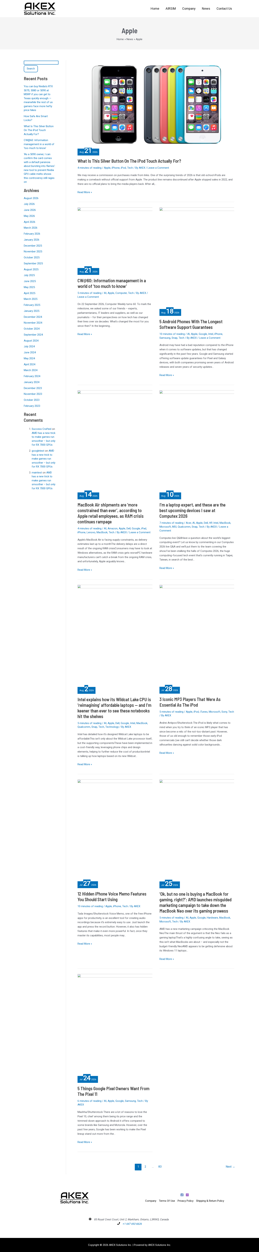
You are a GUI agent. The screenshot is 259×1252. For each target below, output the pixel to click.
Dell (129, 528)
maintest (37, 472)
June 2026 (30, 210)
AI (105, 293)
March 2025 (30, 299)
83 (160, 1166)
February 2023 (32, 405)
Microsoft (165, 526)
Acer (188, 522)
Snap (174, 337)
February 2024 (32, 376)
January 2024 (31, 382)
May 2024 (29, 358)
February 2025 (32, 305)
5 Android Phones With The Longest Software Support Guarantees (191, 324)
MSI (174, 526)
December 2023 (33, 388)
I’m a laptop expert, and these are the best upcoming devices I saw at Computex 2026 (192, 510)
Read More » (85, 192)
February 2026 (32, 233)
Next (230, 1166)
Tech (130, 167)
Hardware (212, 917)
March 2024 (30, 370)
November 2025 (33, 251)
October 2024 (31, 328)
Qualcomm (184, 526)
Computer (121, 293)
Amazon (113, 528)
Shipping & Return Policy (210, 1200)
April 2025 (29, 293)
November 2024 (33, 322)
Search (31, 68)
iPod (123, 167)
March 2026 (30, 227)
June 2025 (30, 281)
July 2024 (29, 346)
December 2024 (33, 316)
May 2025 (29, 287)
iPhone (116, 167)
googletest (38, 450)
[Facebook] (182, 1194)
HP (210, 522)
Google (203, 334)
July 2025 (29, 275)
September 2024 (33, 334)
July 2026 (29, 204)
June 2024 (30, 352)
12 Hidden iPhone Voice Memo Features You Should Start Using (112, 896)
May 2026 (29, 216)
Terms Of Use (167, 1200)
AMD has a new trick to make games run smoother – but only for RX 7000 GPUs (43, 458)
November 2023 (33, 394)
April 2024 (29, 364)
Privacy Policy (185, 1200)
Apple (107, 167)
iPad (143, 528)
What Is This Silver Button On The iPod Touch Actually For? (39, 130)
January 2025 (31, 311)
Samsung (164, 337)
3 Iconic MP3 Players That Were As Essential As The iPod (190, 702)
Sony (224, 711)
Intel (210, 334)
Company (150, 1200)
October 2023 (31, 400)
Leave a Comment (158, 167)
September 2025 (33, 263)
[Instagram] (187, 1194)
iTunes (204, 711)
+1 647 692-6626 (132, 1223)
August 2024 (31, 340)
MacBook (102, 532)
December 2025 (33, 245)
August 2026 (31, 198)
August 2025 (31, 269)
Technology (112, 726)
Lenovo (91, 532)
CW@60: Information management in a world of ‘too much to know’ (39, 144)
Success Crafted (41, 429)
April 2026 (29, 222)
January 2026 (31, 239)
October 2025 (31, 257)
